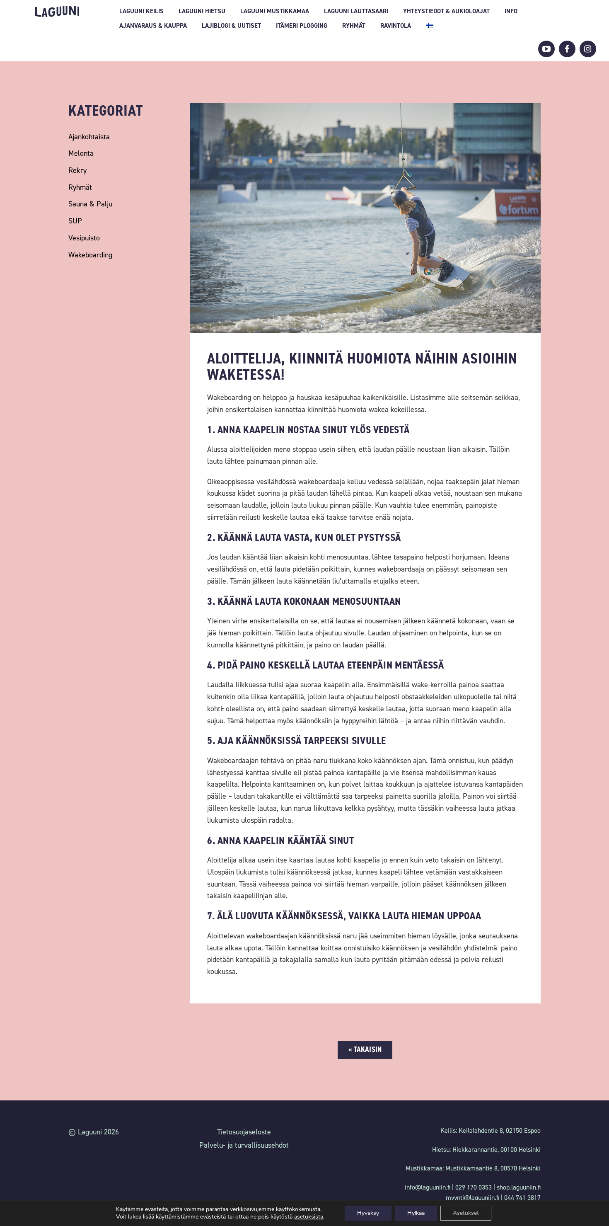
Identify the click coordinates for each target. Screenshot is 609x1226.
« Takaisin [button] (365, 1049)
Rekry (77, 170)
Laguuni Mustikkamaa (274, 11)
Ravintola (395, 26)
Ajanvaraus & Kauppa (153, 26)
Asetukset (466, 1213)
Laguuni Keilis (141, 11)
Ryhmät (353, 26)
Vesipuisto (84, 238)
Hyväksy (368, 1213)
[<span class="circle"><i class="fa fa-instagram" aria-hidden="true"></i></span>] (588, 49)
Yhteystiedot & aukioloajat (446, 11)
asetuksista (308, 1217)
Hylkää (416, 1213)
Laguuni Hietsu (202, 11)
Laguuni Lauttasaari (356, 11)
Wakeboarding (90, 255)
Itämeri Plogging (301, 26)
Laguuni (57, 11)
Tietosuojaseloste (244, 1132)
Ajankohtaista (89, 137)
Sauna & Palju (90, 204)
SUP (75, 221)
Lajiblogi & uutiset (231, 26)
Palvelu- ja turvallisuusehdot (244, 1145)
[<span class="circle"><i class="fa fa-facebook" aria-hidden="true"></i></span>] (567, 49)
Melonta (81, 153)
